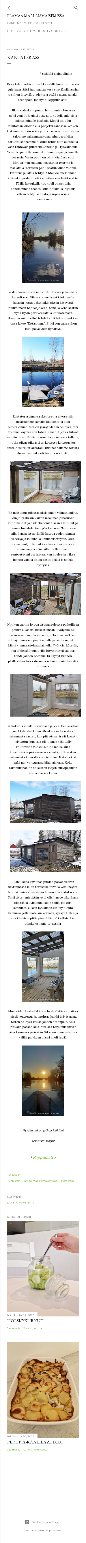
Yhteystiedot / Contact (45, 31)
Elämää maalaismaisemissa (35, 15)
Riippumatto (44, 1157)
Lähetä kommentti (21, 1202)
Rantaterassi (66, 1180)
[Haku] (76, 7)
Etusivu (14, 31)
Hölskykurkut (25, 1320)
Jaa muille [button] (13, 1174)
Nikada (57, 1530)
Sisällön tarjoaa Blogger (47, 1522)
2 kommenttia (32, 1328)
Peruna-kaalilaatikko (35, 1442)
